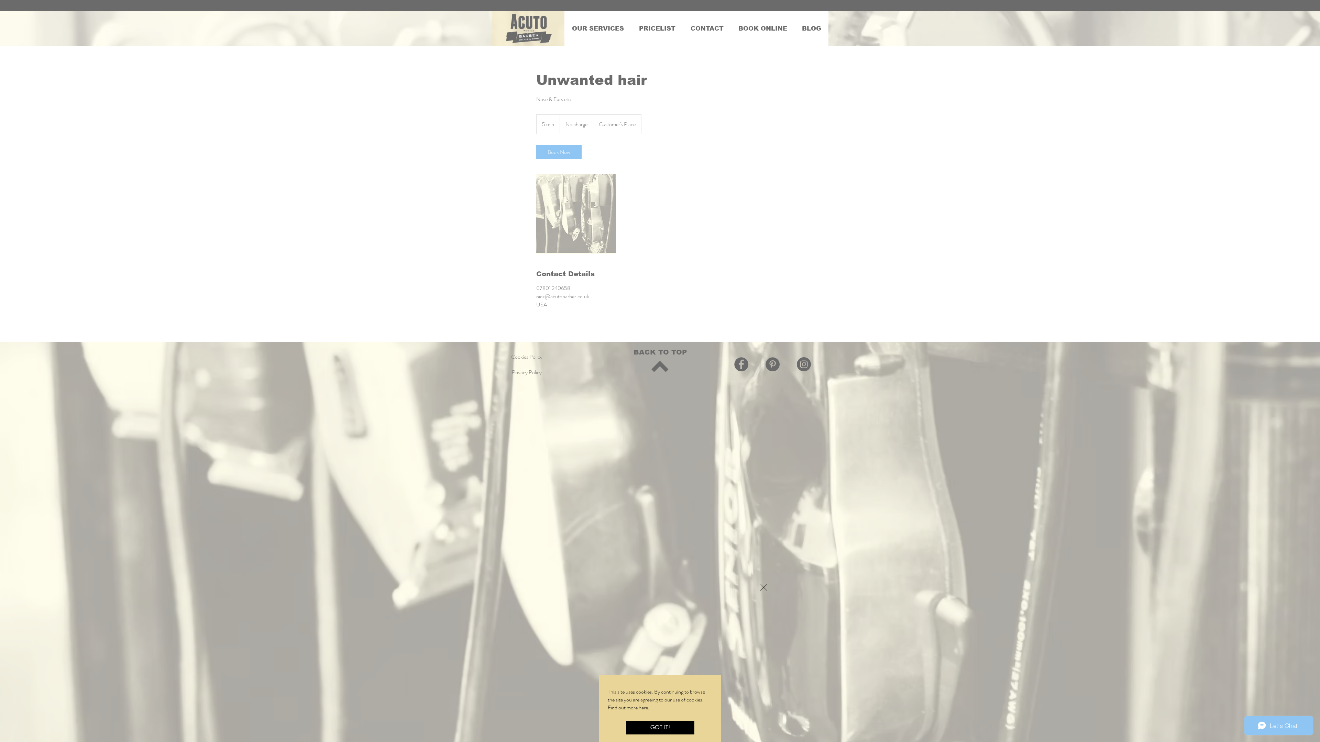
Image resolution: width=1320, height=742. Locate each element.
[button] (763, 587)
